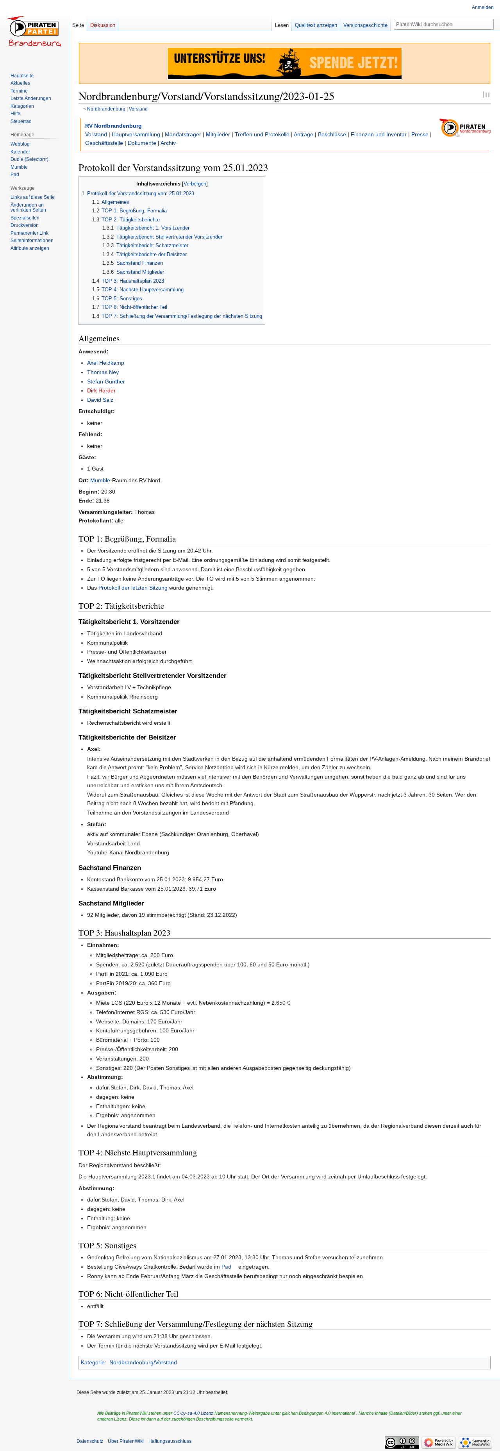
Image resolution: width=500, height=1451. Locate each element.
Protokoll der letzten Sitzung (133, 588)
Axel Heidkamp (105, 363)
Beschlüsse (332, 134)
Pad (226, 1267)
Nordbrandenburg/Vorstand (143, 1362)
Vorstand (138, 108)
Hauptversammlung (136, 134)
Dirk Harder (101, 390)
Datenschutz (90, 1441)
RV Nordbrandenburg (113, 126)
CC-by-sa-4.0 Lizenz (193, 1413)
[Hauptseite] (34, 31)
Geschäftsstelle (104, 143)
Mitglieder (218, 134)
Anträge (303, 134)
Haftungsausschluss (169, 1441)
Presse (420, 134)
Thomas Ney (103, 372)
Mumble (100, 480)
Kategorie (93, 1362)
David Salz (100, 400)
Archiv (168, 143)
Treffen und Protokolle (262, 134)
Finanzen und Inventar (379, 134)
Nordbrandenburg (106, 108)
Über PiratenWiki (126, 1441)
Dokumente (142, 143)
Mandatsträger (183, 134)
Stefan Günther (106, 381)
